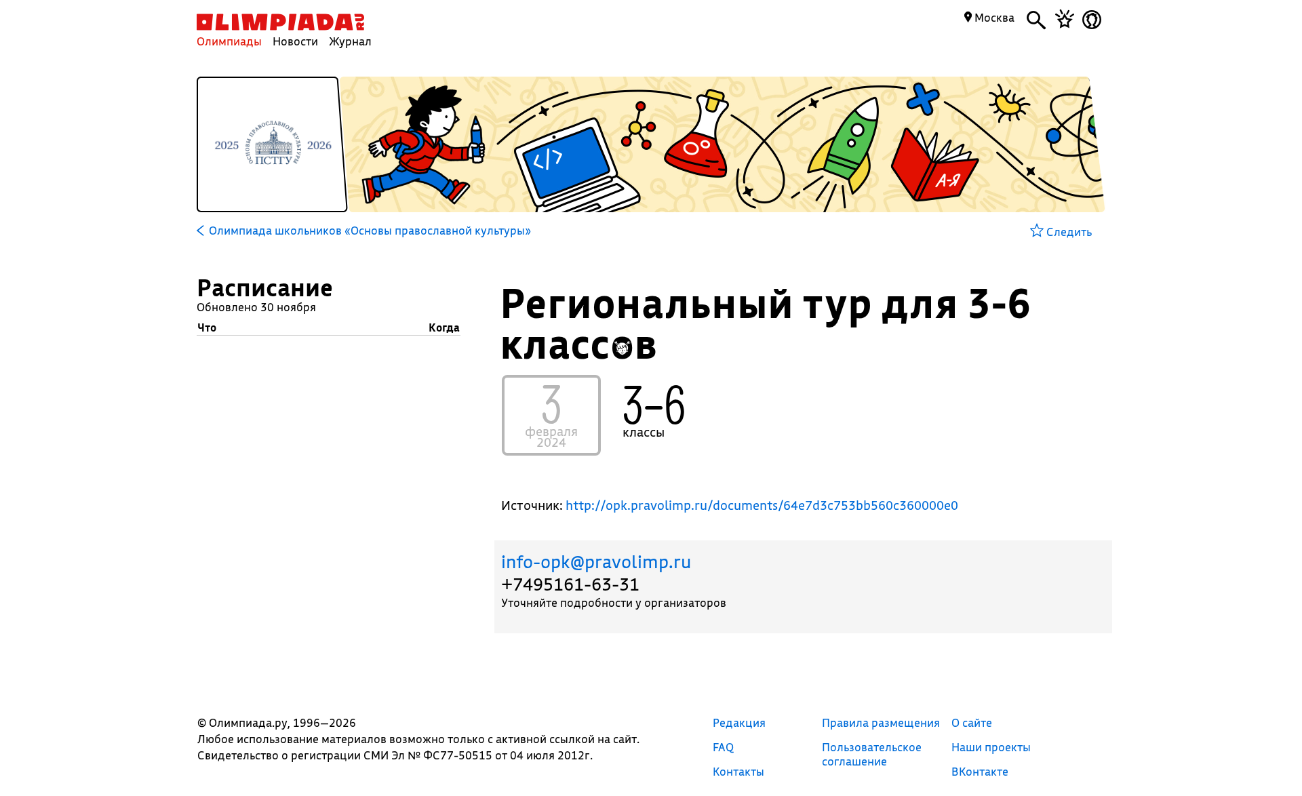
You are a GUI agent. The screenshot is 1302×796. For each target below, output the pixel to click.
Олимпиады (229, 41)
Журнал (350, 41)
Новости (295, 41)
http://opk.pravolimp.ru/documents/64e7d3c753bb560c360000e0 (762, 505)
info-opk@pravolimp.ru (596, 562)
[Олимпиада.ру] (280, 22)
